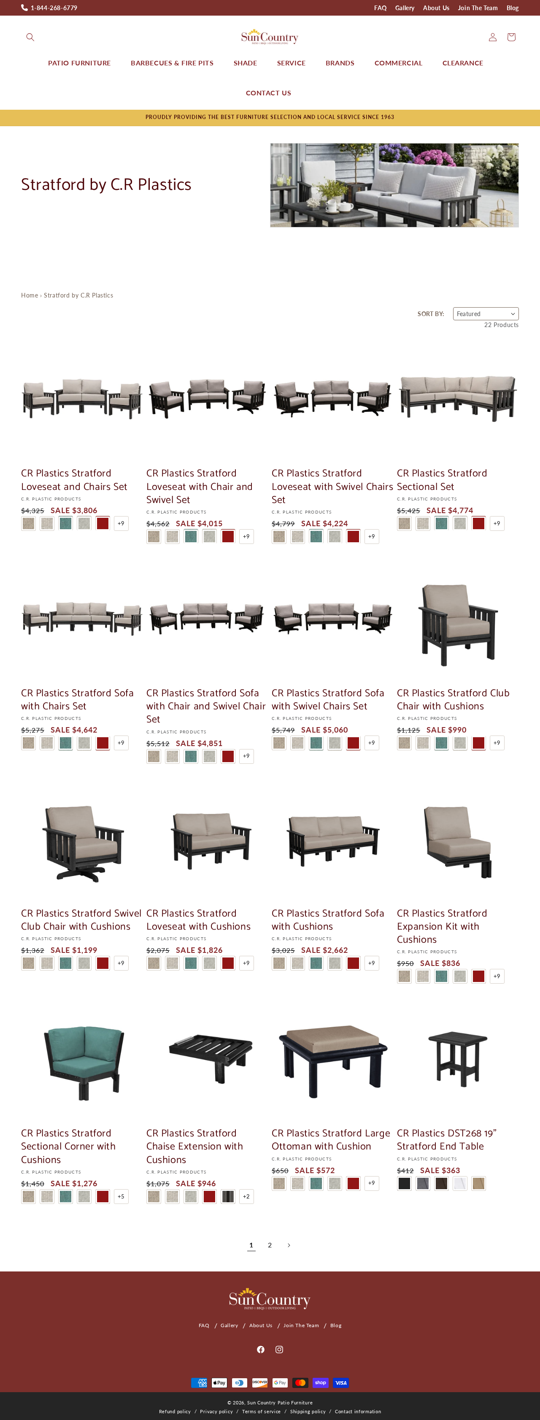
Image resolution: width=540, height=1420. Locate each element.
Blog (513, 7)
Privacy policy (216, 1411)
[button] (30, 37)
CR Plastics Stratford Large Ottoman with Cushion (331, 1140)
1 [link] (251, 1245)
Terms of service (261, 1411)
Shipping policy (308, 1411)
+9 (121, 522)
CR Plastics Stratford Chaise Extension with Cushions (194, 1147)
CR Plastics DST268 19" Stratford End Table (447, 1140)
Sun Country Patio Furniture (280, 1402)
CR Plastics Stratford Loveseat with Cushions (198, 920)
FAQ (380, 7)
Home (29, 295)
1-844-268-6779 (54, 7)
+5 (121, 1196)
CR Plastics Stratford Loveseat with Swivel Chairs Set (332, 487)
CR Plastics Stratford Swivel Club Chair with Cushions (81, 920)
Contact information (358, 1411)
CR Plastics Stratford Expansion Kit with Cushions (442, 927)
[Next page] (288, 1245)
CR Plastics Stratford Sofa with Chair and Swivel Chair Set (206, 707)
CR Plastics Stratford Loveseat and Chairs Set (74, 480)
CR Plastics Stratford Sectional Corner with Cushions (68, 1147)
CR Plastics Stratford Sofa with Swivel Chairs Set (328, 700)
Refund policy (175, 1411)
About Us (436, 7)
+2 (246, 1196)
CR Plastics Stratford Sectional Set (442, 480)
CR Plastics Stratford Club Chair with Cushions (453, 700)
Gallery (405, 7)
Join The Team (478, 7)
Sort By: (431, 313)
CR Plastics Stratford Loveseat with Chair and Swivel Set (199, 487)
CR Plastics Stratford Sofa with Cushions (328, 920)
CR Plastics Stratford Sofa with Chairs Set (77, 700)
